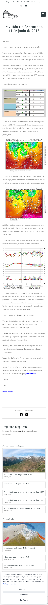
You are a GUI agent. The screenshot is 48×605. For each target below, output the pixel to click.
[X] (26, 5)
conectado (21, 431)
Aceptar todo (24, 589)
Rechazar (24, 595)
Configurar (24, 600)
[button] (43, 14)
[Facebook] (22, 5)
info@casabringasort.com (38, 2)
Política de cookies (9, 584)
